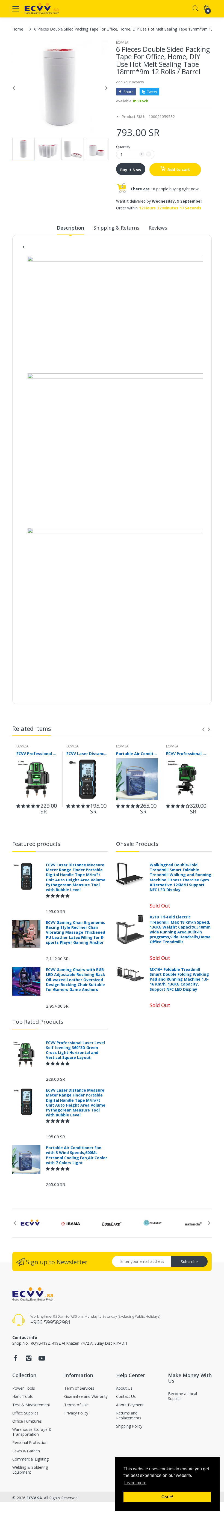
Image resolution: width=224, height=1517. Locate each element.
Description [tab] (70, 227)
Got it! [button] (167, 1497)
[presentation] (203, 729)
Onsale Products (137, 844)
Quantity (123, 146)
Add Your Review (130, 81)
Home (17, 29)
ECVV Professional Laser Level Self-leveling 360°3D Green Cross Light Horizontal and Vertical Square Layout (37, 753)
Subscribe (189, 1261)
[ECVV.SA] (42, 9)
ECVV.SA (122, 42)
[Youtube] (42, 1360)
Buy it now (130, 169)
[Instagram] (28, 1360)
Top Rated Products (37, 1021)
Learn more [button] (135, 1482)
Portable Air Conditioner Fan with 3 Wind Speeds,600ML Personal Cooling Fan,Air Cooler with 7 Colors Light (137, 753)
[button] (28, 806)
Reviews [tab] (158, 227)
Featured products (36, 844)
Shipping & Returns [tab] (116, 227)
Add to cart (178, 169)
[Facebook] (15, 1360)
